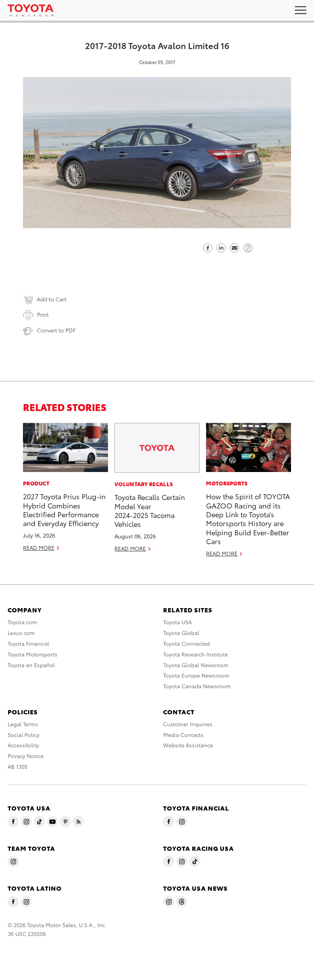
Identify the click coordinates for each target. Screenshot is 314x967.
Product (36, 483)
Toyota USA (177, 622)
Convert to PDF (56, 330)
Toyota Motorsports (32, 654)
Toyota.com (22, 622)
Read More (38, 547)
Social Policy (23, 734)
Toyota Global (181, 632)
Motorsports (226, 483)
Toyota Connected (186, 643)
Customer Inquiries (188, 724)
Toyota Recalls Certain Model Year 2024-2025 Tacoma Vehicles (149, 510)
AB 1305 (18, 766)
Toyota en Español (31, 665)
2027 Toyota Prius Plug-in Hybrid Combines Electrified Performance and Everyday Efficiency (64, 509)
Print (43, 314)
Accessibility (23, 745)
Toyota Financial (28, 643)
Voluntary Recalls (143, 484)
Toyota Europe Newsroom (196, 675)
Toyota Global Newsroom (196, 665)
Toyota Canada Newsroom (197, 686)
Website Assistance (188, 745)
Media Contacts (183, 734)
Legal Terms (23, 724)
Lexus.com (21, 632)
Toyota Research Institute (195, 654)
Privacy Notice (26, 756)
